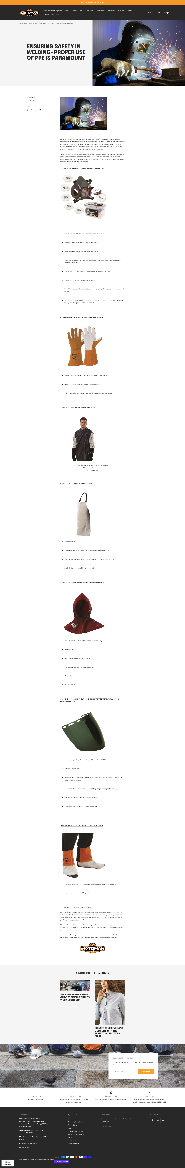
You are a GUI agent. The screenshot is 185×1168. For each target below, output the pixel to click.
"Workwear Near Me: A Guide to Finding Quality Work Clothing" (75, 997)
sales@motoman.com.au (141, 1102)
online (111, 925)
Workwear (90, 11)
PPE (91, 144)
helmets (109, 912)
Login (158, 12)
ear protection (74, 920)
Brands (67, 11)
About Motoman (73, 1143)
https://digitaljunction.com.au (45, 1159)
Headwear (121, 11)
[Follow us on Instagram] (157, 1120)
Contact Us (72, 1140)
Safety (129, 11)
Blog (69, 1128)
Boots (75, 11)
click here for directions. (74, 930)
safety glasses (99, 912)
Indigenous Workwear (51, 14)
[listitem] (27, 110)
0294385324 (161, 1102)
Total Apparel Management (53, 11)
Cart (165, 12)
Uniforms (111, 11)
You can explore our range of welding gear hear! (76, 907)
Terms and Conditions (75, 1122)
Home (21, 23)
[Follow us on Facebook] (152, 1120)
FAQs (70, 1137)
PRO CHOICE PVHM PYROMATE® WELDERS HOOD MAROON (82, 582)
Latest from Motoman (30, 23)
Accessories (101, 11)
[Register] (129, 1126)
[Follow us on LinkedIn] (163, 1120)
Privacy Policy (72, 1125)
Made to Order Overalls (76, 1134)
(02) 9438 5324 (24, 1147)
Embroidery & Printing (75, 1131)
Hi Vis (82, 11)
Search (150, 12)
